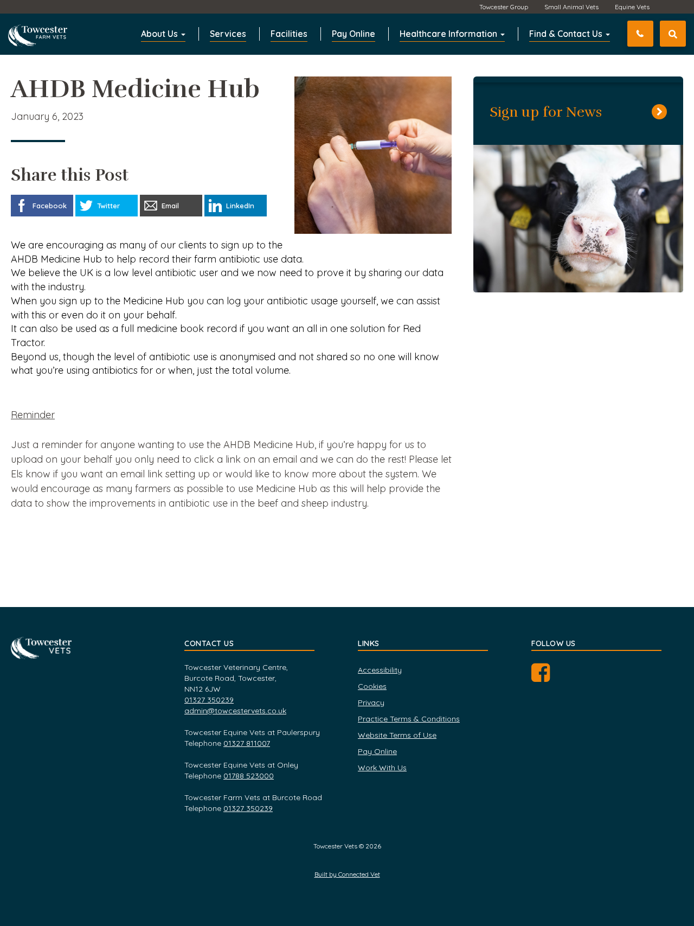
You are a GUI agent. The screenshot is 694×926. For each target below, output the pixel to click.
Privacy (371, 702)
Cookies (372, 686)
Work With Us (382, 767)
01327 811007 (246, 743)
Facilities (289, 33)
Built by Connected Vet (347, 874)
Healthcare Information (449, 33)
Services (228, 33)
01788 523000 (248, 776)
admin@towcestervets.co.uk (235, 711)
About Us (160, 33)
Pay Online (353, 33)
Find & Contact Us (567, 33)
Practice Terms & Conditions (409, 719)
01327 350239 (651, 34)
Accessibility (380, 670)
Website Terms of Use (397, 735)
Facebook (551, 676)
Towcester (41, 32)
